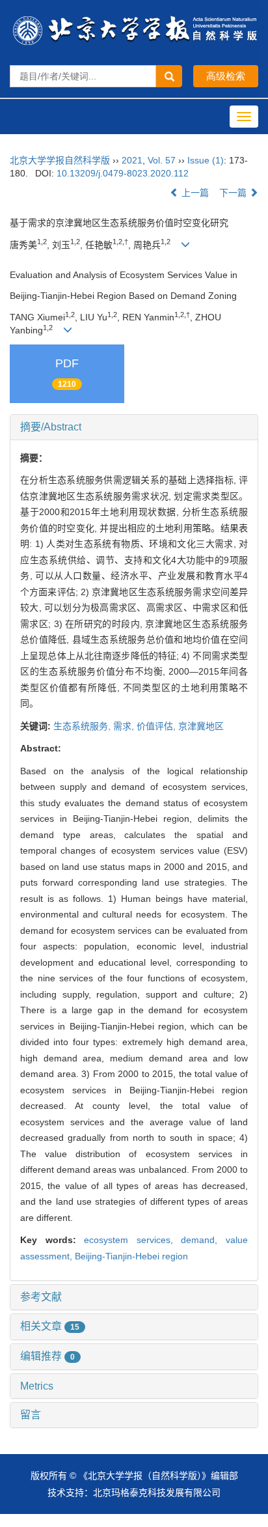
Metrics (36, 1386)
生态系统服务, (83, 726)
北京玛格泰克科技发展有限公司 (157, 1492)
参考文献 (41, 1296)
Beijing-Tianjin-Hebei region (131, 1256)
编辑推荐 (47, 1356)
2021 (132, 160)
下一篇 (234, 193)
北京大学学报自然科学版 (60, 160)
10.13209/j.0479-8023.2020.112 (123, 173)
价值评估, (157, 726)
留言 (30, 1414)
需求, (125, 726)
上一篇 (194, 193)
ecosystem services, (132, 1240)
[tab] (134, 427)
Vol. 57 (162, 160)
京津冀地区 (201, 726)
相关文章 (49, 1326)
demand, (203, 1240)
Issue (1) (205, 160)
